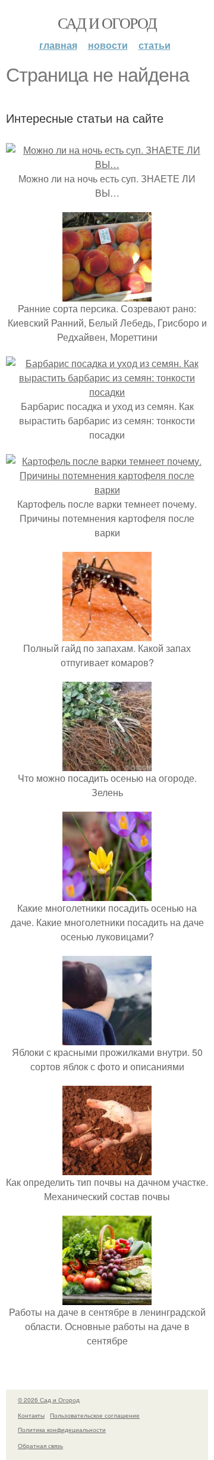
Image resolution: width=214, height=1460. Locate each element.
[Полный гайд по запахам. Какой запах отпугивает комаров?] (107, 634)
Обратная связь (40, 1446)
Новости (108, 45)
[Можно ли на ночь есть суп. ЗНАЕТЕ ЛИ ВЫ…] (107, 164)
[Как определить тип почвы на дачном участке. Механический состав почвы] (107, 1168)
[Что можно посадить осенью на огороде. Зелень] (107, 764)
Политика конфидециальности (62, 1429)
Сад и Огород (107, 23)
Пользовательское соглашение (95, 1415)
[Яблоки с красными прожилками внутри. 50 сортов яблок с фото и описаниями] (107, 1038)
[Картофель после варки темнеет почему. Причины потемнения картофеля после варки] (107, 489)
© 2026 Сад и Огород (49, 1400)
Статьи (155, 45)
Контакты (31, 1415)
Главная (58, 45)
